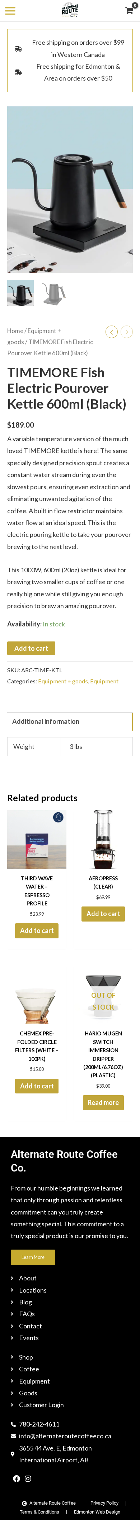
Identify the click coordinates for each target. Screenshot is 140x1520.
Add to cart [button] (37, 930)
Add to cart (31, 648)
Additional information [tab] (45, 721)
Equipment (104, 681)
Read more (103, 1102)
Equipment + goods (63, 681)
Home (15, 331)
